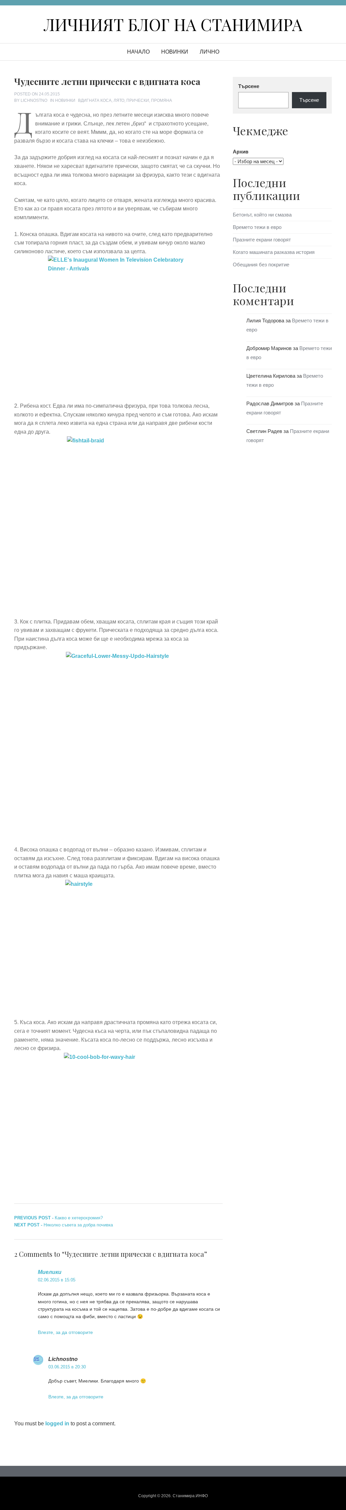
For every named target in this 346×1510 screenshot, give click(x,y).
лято (119, 100)
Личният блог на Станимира (173, 24)
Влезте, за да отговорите (65, 1332)
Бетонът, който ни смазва (262, 214)
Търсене (248, 86)
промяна (161, 100)
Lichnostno (34, 100)
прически (137, 100)
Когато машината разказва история (274, 252)
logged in (57, 1423)
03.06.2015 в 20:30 (67, 1366)
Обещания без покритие (261, 264)
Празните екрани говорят (262, 239)
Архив (240, 151)
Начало (138, 52)
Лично (209, 52)
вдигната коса (95, 100)
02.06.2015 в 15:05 (56, 1279)
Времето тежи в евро (257, 227)
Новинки (174, 52)
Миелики (49, 1272)
